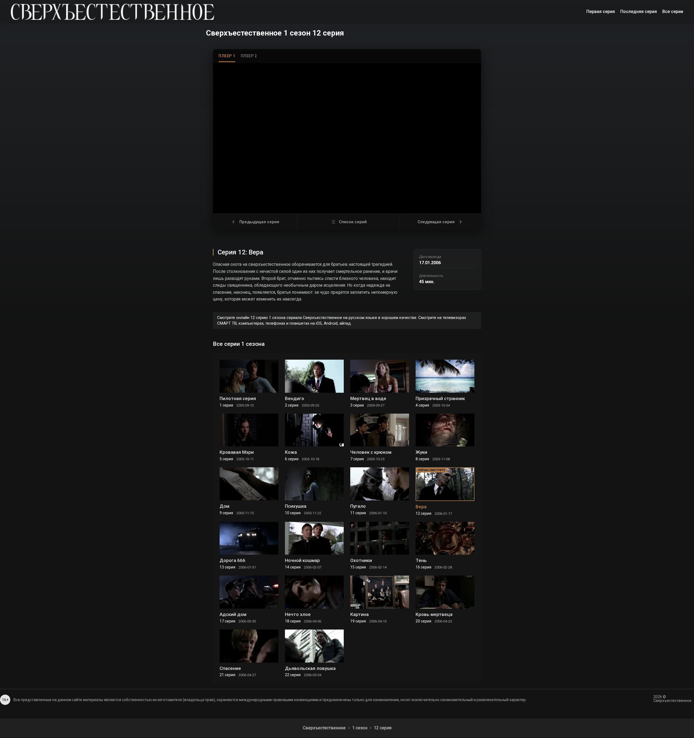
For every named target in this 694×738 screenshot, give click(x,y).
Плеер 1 (227, 56)
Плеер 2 (249, 56)
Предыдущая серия (259, 221)
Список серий (353, 221)
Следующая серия (436, 221)
